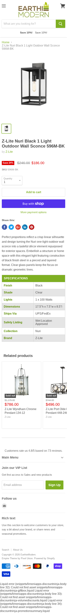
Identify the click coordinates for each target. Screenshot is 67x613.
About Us (18, 549)
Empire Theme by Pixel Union (17, 558)
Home (5, 42)
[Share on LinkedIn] (25, 227)
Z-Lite (9, 151)
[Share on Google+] (18, 227)
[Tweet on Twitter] (11, 227)
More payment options (34, 212)
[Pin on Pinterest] (31, 227)
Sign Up (54, 485)
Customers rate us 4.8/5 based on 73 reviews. (33, 450)
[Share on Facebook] (4, 227)
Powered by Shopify (44, 558)
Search (5, 549)
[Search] (60, 24)
